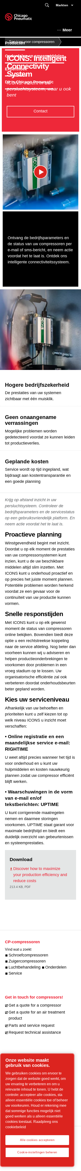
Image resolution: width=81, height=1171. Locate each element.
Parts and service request (31, 1025)
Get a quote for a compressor (35, 1005)
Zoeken (47, 5)
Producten (15, 43)
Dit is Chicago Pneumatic (29, 82)
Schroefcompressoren (28, 955)
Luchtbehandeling (24, 967)
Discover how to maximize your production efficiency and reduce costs (40, 874)
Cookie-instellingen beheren (37, 1152)
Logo (24, 18)
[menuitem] (19, 43)
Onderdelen (55, 967)
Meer (67, 30)
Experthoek (16, 69)
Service (15, 973)
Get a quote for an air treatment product (37, 1015)
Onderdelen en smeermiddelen (34, 56)
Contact (40, 111)
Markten (62, 5)
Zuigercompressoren (27, 961)
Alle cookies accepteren (37, 1140)
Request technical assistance (35, 1032)
